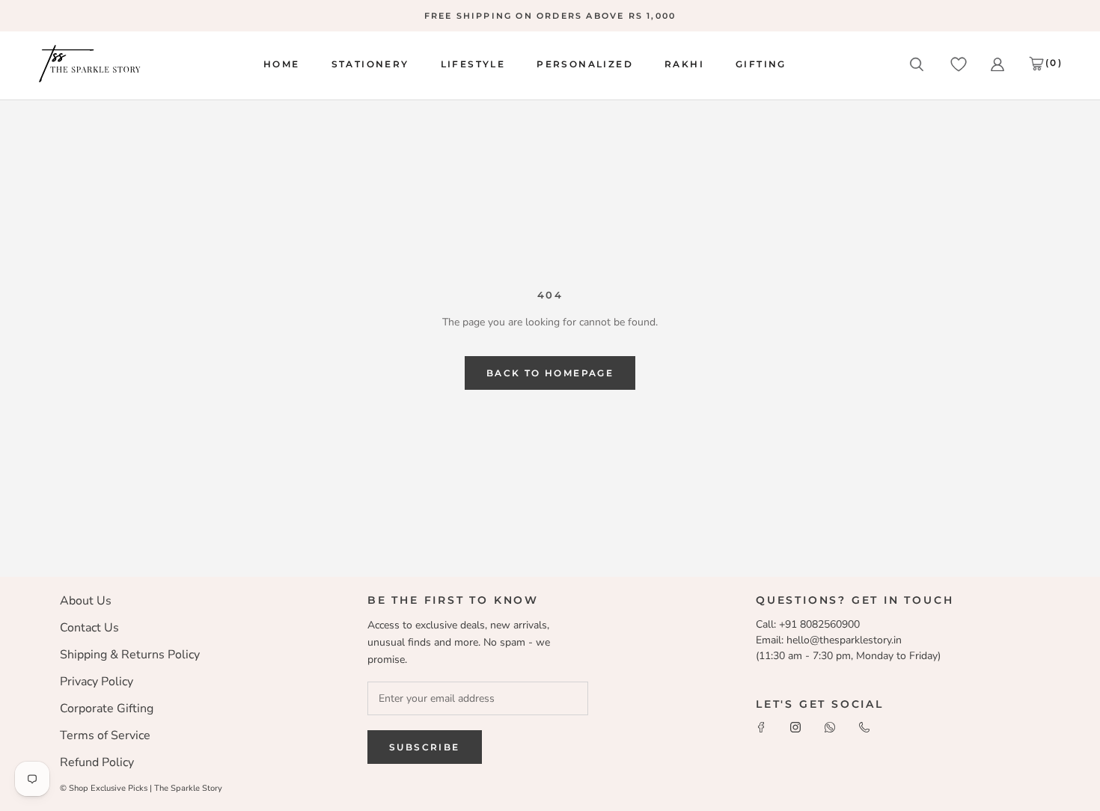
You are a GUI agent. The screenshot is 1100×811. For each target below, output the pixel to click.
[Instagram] (795, 726)
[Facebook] (761, 726)
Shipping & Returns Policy (130, 654)
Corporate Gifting (106, 708)
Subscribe (424, 747)
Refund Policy (97, 762)
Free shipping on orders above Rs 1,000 (550, 15)
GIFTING (761, 64)
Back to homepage (550, 373)
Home (281, 64)
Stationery (370, 64)
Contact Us (89, 627)
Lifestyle (473, 64)
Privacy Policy (96, 681)
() (1054, 62)
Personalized (585, 64)
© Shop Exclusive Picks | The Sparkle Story (141, 788)
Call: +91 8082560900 (808, 624)
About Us (85, 601)
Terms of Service (105, 735)
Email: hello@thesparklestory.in (829, 640)
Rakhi (684, 64)
